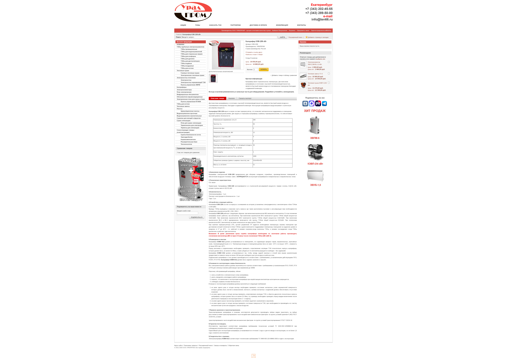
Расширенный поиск (295, 37)
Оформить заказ (303, 30)
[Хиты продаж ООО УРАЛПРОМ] (315, 149)
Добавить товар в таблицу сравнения (284, 75)
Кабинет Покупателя (279, 30)
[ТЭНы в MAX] (312, 101)
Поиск (178, 37)
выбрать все (320, 59)
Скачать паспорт (245, 98)
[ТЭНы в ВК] (305, 101)
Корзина (292, 30)
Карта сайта (178, 345)
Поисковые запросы (190, 345)
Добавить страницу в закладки (318, 37)
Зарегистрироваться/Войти (321, 30)
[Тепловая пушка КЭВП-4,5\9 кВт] (303, 85)
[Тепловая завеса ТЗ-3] (303, 76)
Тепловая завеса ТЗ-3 (315, 74)
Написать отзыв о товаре (254, 54)
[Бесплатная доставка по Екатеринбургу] (191, 159)
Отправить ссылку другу (254, 52)
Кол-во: (250, 69)
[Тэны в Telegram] (324, 101)
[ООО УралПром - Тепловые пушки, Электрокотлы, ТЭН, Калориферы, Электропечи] (193, 12)
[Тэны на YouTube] (318, 101)
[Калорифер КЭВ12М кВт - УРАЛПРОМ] (226, 41)
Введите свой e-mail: (184, 211)
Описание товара (217, 98)
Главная (178, 34)
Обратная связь (233, 345)
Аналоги (231, 98)
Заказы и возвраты (220, 345)
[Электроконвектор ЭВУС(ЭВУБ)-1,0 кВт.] (303, 64)
